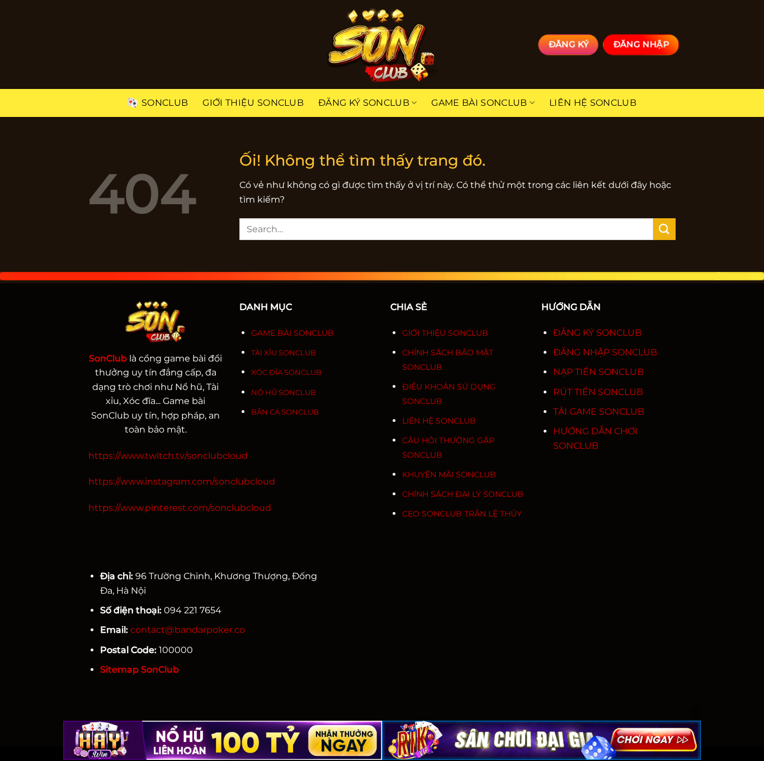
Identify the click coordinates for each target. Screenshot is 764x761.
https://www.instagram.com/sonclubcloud (181, 481)
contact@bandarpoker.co (187, 629)
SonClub (165, 102)
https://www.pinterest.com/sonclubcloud (179, 507)
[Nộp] (664, 229)
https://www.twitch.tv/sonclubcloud (168, 455)
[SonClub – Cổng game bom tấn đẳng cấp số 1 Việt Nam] (382, 44)
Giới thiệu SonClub (253, 102)
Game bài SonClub (479, 102)
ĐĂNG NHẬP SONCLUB (605, 352)
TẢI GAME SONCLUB (598, 411)
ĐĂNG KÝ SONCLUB (597, 332)
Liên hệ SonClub (592, 102)
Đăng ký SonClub (363, 102)
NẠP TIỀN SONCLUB (598, 372)
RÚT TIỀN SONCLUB (598, 392)
